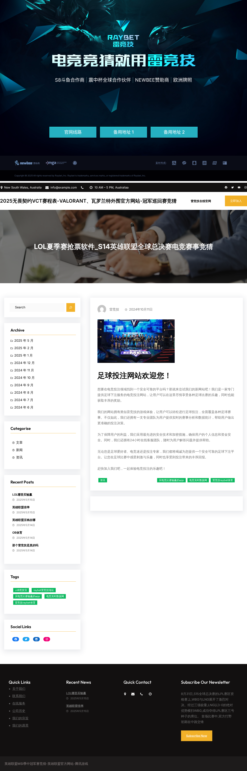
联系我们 (18, 696)
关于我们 (18, 689)
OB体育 (17, 532)
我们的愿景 (20, 725)
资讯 (19, 457)
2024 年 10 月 (24, 378)
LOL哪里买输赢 (22, 494)
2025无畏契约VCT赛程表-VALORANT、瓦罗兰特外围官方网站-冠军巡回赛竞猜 (88, 201)
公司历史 (18, 711)
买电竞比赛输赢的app (27, 596)
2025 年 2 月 (23, 348)
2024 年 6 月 (23, 407)
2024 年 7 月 (23, 400)
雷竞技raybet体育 (25, 602)
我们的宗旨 (20, 718)
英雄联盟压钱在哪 (23, 520)
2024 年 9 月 (23, 385)
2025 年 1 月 (23, 355)
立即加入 (236, 201)
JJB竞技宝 (21, 590)
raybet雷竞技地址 (43, 590)
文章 (19, 442)
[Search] (70, 307)
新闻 (19, 450)
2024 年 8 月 (23, 392)
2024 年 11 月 (24, 370)
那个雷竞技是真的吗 (25, 545)
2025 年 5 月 (23, 340)
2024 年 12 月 (24, 363)
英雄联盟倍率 (21, 507)
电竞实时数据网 (55, 596)
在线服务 (18, 703)
